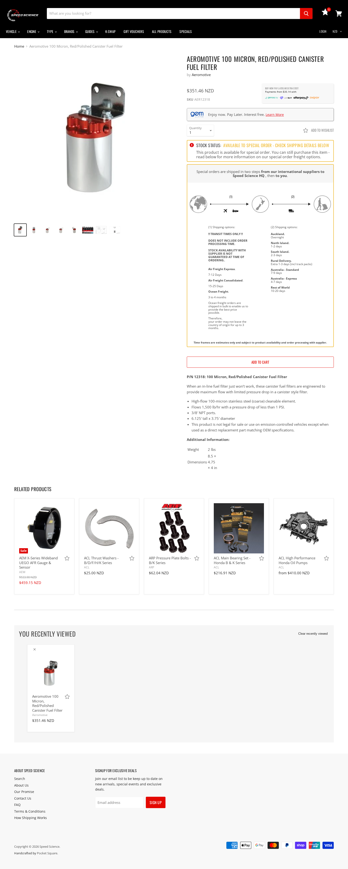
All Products (161, 31)
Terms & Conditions (29, 811)
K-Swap (110, 31)
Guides (90, 31)
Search (19, 778)
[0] (325, 14)
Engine (32, 31)
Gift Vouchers (134, 31)
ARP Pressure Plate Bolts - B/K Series (170, 560)
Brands (69, 31)
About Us (21, 785)
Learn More (275, 114)
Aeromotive (201, 74)
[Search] (306, 13)
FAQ (17, 804)
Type (50, 31)
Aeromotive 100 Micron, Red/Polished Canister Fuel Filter (47, 703)
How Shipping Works (30, 817)
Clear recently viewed (313, 633)
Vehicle (11, 31)
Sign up (156, 802)
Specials (185, 31)
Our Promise (24, 791)
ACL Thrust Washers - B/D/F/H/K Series (101, 560)
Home (19, 46)
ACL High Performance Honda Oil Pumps (297, 560)
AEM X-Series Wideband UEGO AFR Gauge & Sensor (38, 563)
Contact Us (22, 798)
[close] (34, 649)
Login (322, 31)
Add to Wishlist (322, 130)
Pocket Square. (47, 853)
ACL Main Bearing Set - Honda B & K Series (232, 560)
